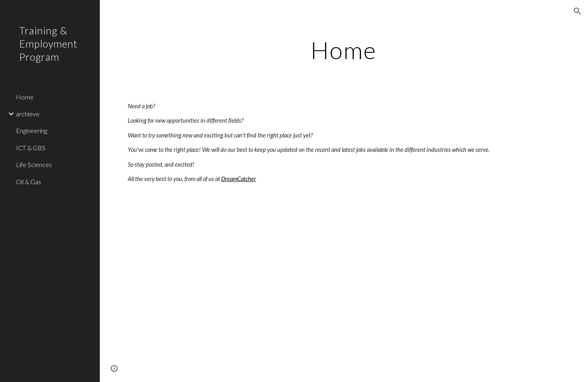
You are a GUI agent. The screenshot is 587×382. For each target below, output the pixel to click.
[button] (577, 11)
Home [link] (25, 97)
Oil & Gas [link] (28, 181)
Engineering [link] (31, 130)
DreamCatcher (238, 178)
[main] (343, 50)
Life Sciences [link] (34, 164)
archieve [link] (28, 113)
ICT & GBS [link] (31, 147)
